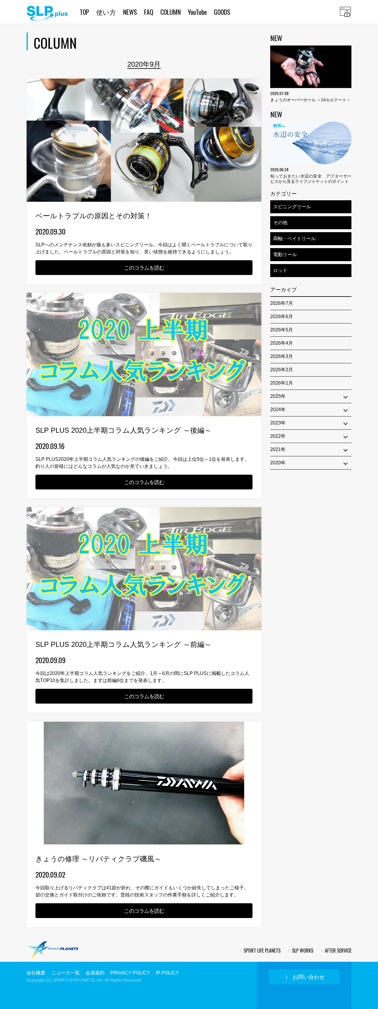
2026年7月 (281, 303)
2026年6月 (281, 316)
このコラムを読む (144, 268)
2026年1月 (281, 382)
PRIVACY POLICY (130, 972)
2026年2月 (281, 369)
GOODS (222, 12)
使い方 (106, 12)
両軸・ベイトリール (294, 238)
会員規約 (95, 972)
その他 (280, 222)
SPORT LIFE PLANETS (262, 950)
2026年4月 (281, 343)
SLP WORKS (302, 950)
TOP (84, 12)
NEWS (130, 12)
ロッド (280, 270)
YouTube (197, 12)
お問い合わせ (309, 977)
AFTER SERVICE (338, 950)
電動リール (285, 254)
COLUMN (170, 12)
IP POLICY (167, 972)
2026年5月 (281, 329)
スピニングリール (292, 206)
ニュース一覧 (65, 972)
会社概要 (36, 972)
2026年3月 (281, 356)
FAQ (148, 12)
